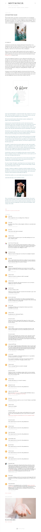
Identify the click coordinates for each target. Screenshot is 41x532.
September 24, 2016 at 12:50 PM (13, 309)
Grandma (10, 288)
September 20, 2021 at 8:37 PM (13, 435)
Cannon (9, 305)
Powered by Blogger (21, 528)
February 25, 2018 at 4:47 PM (12, 323)
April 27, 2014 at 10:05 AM (12, 249)
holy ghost (12, 210)
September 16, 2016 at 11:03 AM (13, 302)
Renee (9, 475)
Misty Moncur (15, 3)
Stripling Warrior (8, 55)
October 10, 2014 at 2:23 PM (12, 255)
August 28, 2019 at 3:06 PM (12, 367)
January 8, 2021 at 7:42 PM (12, 401)
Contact (26, 7)
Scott (9, 222)
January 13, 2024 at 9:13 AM (12, 480)
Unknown (10, 235)
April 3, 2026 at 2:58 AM (12, 490)
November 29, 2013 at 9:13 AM (13, 226)
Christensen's (10, 252)
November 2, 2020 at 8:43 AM (13, 395)
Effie (9, 398)
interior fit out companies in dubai (28, 415)
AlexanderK (10, 463)
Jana (9, 258)
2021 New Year (17, 392)
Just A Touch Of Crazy (12, 243)
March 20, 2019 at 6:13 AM (12, 351)
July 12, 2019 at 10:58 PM (12, 361)
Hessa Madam (11, 438)
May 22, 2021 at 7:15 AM (12, 407)
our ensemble (10, 469)
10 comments (10, 521)
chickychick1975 (11, 344)
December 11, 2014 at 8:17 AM (12, 263)
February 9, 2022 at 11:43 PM (12, 454)
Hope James (10, 432)
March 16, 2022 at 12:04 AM (12, 460)
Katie (9, 216)
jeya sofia (10, 444)
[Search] (35, 3)
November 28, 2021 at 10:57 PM (13, 441)
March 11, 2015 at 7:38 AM (12, 271)
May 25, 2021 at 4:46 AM (12, 423)
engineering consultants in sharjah (14, 415)
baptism (8, 210)
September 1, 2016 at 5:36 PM (12, 294)
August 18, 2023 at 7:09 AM (12, 472)
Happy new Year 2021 (12, 391)
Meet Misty (13, 7)
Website (19, 7)
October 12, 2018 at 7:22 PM (12, 341)
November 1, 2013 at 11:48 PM (12, 219)
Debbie (9, 266)
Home (9, 7)
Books (22, 7)
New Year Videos (23, 393)
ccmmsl (9, 354)
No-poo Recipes (10, 520)
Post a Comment (8, 493)
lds (14, 210)
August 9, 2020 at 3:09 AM (12, 388)
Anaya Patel (10, 483)
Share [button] (6, 521)
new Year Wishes (13, 393)
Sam (9, 229)
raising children (17, 210)
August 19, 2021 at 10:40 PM (12, 429)
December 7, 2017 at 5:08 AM (12, 315)
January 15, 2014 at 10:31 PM (12, 232)
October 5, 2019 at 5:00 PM (12, 375)
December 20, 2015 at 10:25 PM (13, 277)
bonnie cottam (11, 297)
